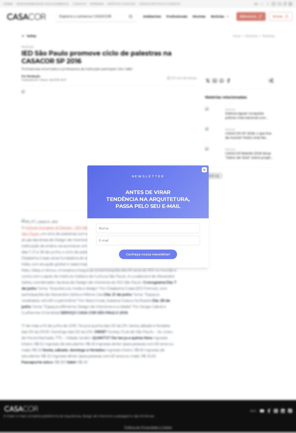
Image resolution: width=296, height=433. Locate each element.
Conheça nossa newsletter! (148, 254)
